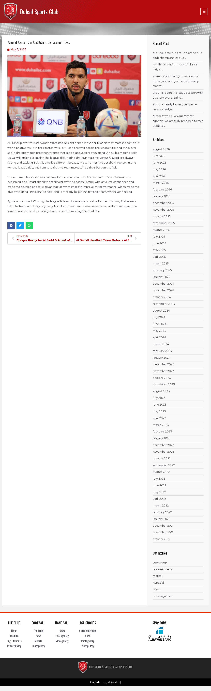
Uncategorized (162, 596)
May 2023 (159, 411)
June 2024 (159, 324)
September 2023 (164, 384)
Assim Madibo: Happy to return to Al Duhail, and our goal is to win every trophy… (176, 81)
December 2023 (163, 364)
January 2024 (161, 357)
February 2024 (162, 351)
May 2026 (159, 169)
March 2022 (161, 505)
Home (14, 631)
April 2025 (159, 256)
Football (158, 576)
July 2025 (159, 236)
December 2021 (163, 525)
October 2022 (162, 458)
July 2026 (159, 155)
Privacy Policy (14, 646)
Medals (38, 641)
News (156, 589)
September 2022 (164, 465)
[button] (11, 225)
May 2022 (159, 492)
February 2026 (162, 189)
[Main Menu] (204, 11)
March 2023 (161, 425)
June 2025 (159, 243)
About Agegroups (87, 631)
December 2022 (163, 445)
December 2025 (163, 203)
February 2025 (162, 270)
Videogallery (62, 641)
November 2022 (163, 451)
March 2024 (161, 344)
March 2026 (161, 182)
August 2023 (161, 391)
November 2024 (163, 290)
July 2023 (159, 398)
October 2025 (162, 216)
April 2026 (159, 176)
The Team (38, 631)
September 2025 (164, 223)
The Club (14, 636)
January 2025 (161, 277)
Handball (159, 582)
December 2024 (163, 283)
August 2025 (161, 229)
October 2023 (162, 377)
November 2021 (163, 532)
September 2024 (164, 303)
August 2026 (161, 149)
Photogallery (38, 646)
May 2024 (159, 330)
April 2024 (159, 337)
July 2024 (159, 317)
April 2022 (159, 498)
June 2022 (159, 485)
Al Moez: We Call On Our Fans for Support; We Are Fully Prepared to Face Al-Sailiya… (178, 120)
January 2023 (161, 438)
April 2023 (159, 418)
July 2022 (159, 478)
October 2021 (161, 539)
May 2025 (159, 250)
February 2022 (162, 512)
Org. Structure (14, 641)
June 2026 (159, 162)
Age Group (160, 562)
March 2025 (161, 263)
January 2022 (161, 519)
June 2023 (159, 404)
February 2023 (162, 431)
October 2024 (162, 297)
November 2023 (163, 371)
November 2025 (163, 209)
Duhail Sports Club (39, 11)
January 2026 (161, 196)
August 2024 (161, 310)
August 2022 (161, 471)
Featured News (162, 569)
